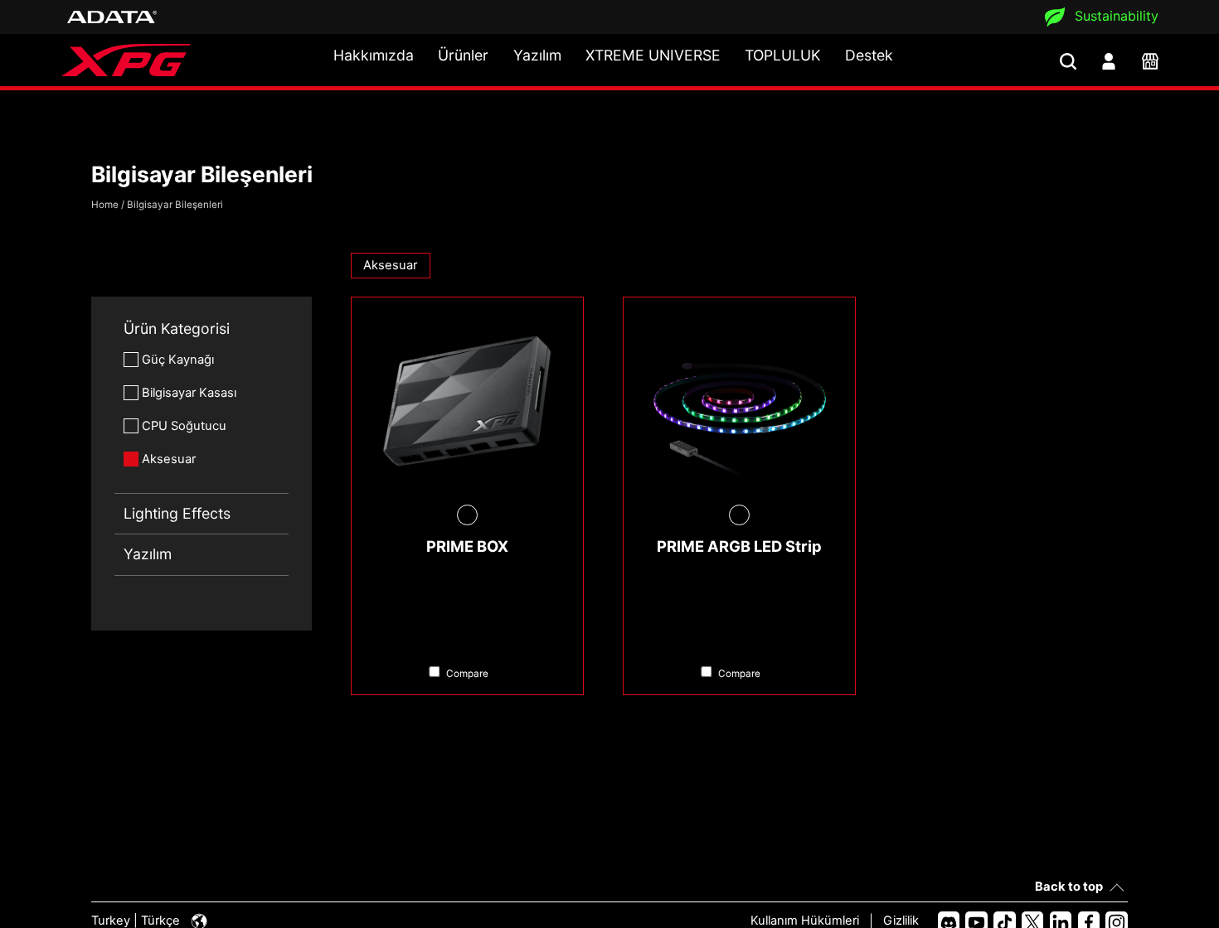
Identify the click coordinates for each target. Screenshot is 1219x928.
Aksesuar (169, 459)
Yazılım (537, 55)
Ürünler (463, 55)
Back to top (1069, 886)
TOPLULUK (782, 55)
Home (105, 204)
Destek (869, 55)
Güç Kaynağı (178, 359)
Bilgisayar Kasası (189, 392)
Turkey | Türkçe (137, 920)
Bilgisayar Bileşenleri (175, 204)
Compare (467, 673)
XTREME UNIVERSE (653, 55)
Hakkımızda (373, 55)
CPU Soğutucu (184, 425)
